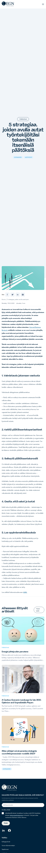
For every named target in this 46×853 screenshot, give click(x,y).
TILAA (6, 823)
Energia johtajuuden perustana (15, 651)
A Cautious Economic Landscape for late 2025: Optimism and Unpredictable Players (21, 701)
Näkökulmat (23, 119)
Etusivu (4, 299)
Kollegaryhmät (6, 842)
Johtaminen (18, 157)
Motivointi (28, 157)
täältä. (25, 592)
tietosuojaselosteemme (16, 815)
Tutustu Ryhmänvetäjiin (8, 845)
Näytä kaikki (38, 610)
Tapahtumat (5, 849)
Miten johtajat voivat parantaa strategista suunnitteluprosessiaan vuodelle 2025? (19, 752)
